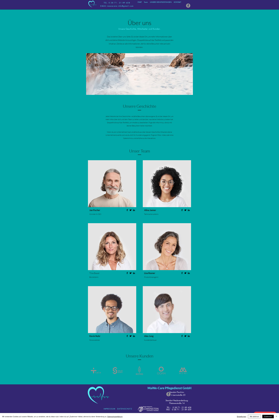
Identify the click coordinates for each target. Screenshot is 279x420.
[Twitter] (130, 210)
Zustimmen (268, 416)
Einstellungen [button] (241, 416)
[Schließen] (276, 416)
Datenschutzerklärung (114, 416)
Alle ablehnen (254, 416)
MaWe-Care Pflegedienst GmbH (169, 388)
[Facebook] (188, 5)
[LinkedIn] (134, 210)
